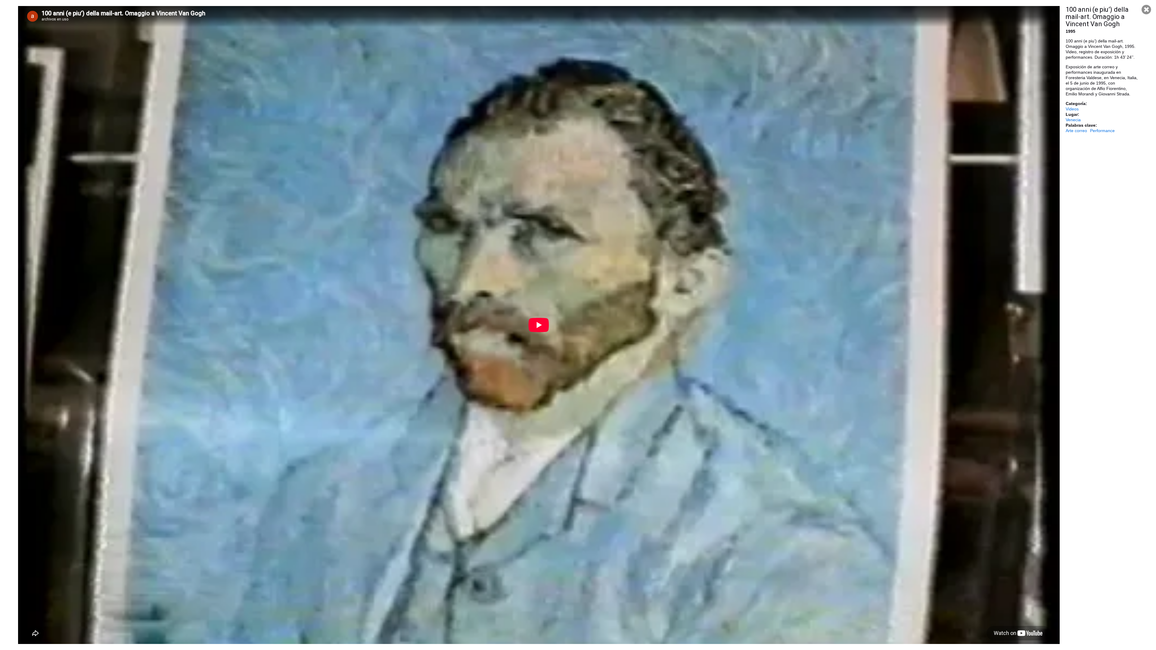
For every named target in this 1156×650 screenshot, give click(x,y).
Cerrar (1146, 9)
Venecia (1073, 119)
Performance (1102, 130)
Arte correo (1076, 130)
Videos (1072, 109)
